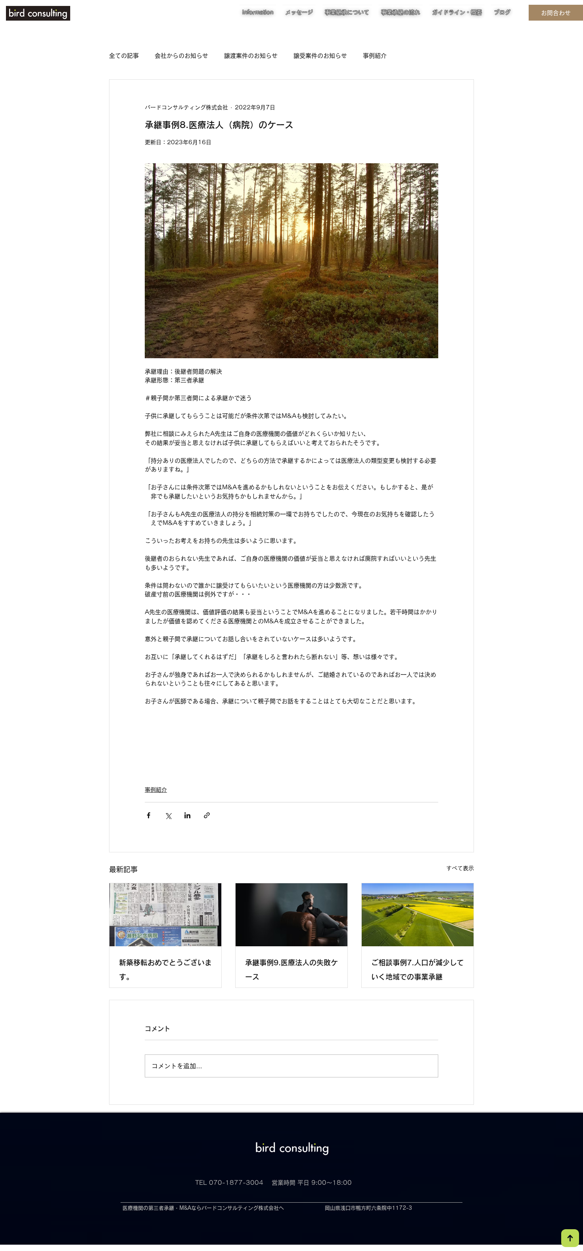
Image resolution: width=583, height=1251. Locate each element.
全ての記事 (124, 56)
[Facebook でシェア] (148, 815)
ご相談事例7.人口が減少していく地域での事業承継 (417, 969)
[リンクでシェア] (207, 815)
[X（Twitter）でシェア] (168, 815)
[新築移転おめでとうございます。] (165, 914)
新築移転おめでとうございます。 (165, 969)
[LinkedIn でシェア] (187, 815)
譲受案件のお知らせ (320, 56)
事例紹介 (375, 56)
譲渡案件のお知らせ (251, 56)
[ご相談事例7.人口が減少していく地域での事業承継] (418, 914)
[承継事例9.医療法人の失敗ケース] (291, 914)
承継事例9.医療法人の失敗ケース (291, 969)
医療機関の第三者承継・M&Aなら (162, 1208)
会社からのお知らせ (181, 56)
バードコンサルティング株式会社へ (242, 1208)
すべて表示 (460, 868)
